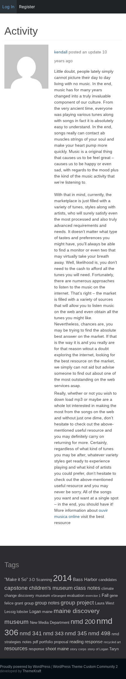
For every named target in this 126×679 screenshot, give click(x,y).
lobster (22, 611)
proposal (61, 642)
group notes (47, 602)
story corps (78, 649)
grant (19, 603)
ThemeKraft (32, 671)
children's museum (51, 588)
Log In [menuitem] (8, 6)
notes (27, 642)
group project (77, 602)
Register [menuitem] (27, 6)
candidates (107, 579)
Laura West (104, 603)
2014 (62, 578)
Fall (105, 595)
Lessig (10, 611)
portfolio (46, 642)
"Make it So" (16, 579)
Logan (35, 611)
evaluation (75, 595)
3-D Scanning (40, 579)
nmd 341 (31, 633)
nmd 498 (99, 633)
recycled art (112, 642)
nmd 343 (53, 633)
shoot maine (57, 648)
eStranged (58, 595)
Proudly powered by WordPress (25, 667)
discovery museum (34, 595)
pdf (35, 642)
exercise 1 (93, 595)
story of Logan (98, 649)
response (36, 649)
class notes (87, 588)
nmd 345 (76, 633)
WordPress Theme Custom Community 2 (85, 667)
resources (16, 648)
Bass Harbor (85, 579)
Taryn (114, 649)
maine (47, 611)
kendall (60, 52)
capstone (16, 588)
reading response (86, 641)
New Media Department (49, 622)
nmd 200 (83, 621)
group (29, 603)
